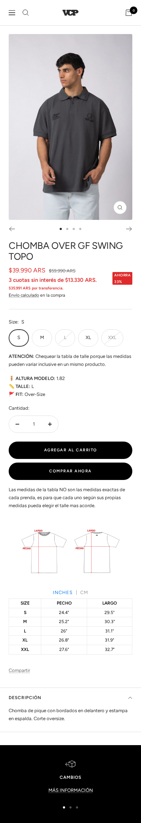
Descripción (25, 697)
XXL (112, 337)
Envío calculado (24, 295)
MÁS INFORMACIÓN (70, 790)
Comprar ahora (70, 471)
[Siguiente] (129, 228)
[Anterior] (12, 228)
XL (88, 337)
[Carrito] (128, 12)
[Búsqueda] (25, 12)
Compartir (19, 670)
